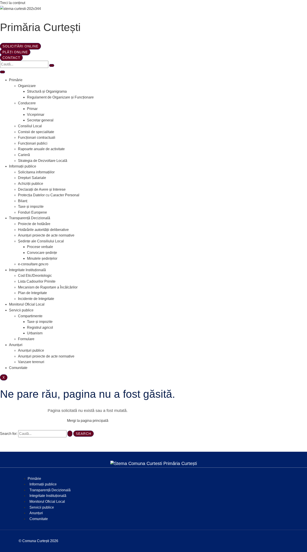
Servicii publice (21, 310)
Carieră (24, 155)
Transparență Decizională (29, 218)
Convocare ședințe (42, 253)
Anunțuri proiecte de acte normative (46, 235)
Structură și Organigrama (47, 91)
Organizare (27, 86)
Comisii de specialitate (36, 132)
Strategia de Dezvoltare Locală (42, 161)
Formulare (26, 339)
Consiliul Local (30, 126)
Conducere (27, 103)
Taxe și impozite (31, 206)
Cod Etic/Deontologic (35, 275)
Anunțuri (15, 345)
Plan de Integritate (32, 293)
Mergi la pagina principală (87, 420)
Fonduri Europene (32, 212)
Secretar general (40, 120)
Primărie (15, 80)
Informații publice (22, 166)
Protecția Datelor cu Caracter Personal (48, 195)
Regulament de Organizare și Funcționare (60, 97)
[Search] (51, 65)
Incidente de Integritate (36, 299)
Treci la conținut (12, 3)
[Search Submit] (69, 434)
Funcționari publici (32, 143)
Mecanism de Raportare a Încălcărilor (48, 287)
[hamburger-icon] (2, 72)
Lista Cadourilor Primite (37, 281)
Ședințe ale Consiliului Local (41, 241)
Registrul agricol (40, 327)
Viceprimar (35, 114)
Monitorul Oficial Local (26, 304)
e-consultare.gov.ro (33, 264)
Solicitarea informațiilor (36, 172)
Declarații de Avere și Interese (42, 189)
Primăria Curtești (40, 27)
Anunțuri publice (31, 350)
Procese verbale (40, 247)
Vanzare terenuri (31, 362)
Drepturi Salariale (32, 178)
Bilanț (22, 201)
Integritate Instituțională (27, 270)
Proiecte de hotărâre (34, 224)
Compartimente (30, 316)
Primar (32, 109)
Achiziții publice (30, 183)
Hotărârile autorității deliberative (43, 230)
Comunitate (18, 368)
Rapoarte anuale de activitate (41, 149)
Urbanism (34, 333)
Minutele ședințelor (42, 258)
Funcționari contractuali (36, 137)
